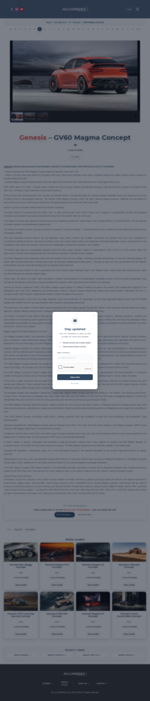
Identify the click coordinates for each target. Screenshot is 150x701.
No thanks (75, 383)
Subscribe (75, 377)
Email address (63, 353)
